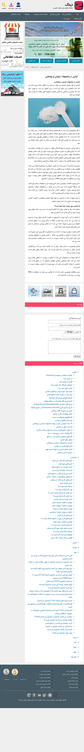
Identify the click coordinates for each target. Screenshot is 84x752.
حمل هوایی (32, 60)
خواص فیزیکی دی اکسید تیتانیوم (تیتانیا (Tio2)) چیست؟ (52, 575)
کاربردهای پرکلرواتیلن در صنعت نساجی (59, 477)
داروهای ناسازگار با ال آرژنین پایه (61, 385)
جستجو (4, 8)
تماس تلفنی (18, 8)
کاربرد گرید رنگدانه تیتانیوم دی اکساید (59, 629)
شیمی (75, 543)
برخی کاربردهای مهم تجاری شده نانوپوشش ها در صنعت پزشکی (50, 591)
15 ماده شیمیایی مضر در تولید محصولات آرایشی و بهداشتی (52, 423)
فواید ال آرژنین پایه (65, 382)
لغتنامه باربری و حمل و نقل (43, 684)
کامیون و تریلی (61, 60)
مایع (75, 652)
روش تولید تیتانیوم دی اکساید (62, 633)
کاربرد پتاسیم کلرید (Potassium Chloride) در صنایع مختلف (51, 407)
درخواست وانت (47, 60)
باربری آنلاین (74, 678)
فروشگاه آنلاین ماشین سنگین (70, 674)
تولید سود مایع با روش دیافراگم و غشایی (58, 391)
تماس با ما (67, 19)
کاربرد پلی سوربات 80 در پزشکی (61, 411)
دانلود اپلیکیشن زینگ (72, 671)
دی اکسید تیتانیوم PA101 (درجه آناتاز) (59, 581)
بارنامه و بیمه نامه (73, 684)
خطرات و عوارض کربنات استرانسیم (60, 512)
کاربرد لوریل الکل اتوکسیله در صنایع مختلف (58, 401)
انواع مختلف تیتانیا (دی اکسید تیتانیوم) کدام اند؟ (55, 584)
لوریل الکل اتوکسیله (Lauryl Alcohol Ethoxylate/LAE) (53, 404)
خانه (77, 14)
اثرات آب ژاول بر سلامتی (64, 427)
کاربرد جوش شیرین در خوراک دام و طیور (59, 449)
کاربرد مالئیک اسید (66, 483)
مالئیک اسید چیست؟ (65, 486)
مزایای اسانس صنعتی (65, 452)
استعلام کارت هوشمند (45, 674)
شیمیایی (74, 457)
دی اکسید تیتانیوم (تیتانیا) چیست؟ (60, 588)
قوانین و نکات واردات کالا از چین (61, 538)
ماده (75, 642)
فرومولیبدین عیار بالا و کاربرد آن (62, 534)
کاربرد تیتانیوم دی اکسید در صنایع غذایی (58, 623)
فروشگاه (27, 14)
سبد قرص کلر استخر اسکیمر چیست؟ (60, 493)
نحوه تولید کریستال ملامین (63, 499)
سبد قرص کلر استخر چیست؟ (62, 496)
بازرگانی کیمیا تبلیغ (46, 687)
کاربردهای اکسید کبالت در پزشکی (61, 480)
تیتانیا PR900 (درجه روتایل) (62, 578)
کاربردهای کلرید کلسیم (64, 515)
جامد (75, 647)
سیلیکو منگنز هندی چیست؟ (62, 531)
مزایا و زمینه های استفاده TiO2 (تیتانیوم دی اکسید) (54, 600)
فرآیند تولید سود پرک (65, 388)
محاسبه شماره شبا (46, 671)
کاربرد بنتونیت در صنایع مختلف (61, 467)
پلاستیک (74, 657)
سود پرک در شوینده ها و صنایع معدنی (59, 394)
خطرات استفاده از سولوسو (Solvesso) (59, 375)
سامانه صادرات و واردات (41, 14)
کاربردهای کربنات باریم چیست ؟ (61, 525)
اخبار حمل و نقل (73, 687)
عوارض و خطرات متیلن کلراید (62, 522)
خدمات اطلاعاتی (15, 14)
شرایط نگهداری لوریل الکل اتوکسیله (60, 398)
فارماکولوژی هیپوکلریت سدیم (62, 417)
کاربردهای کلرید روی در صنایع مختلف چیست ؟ (56, 518)
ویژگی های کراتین (66, 440)
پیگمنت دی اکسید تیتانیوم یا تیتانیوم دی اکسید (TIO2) (53, 617)
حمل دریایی (76, 60)
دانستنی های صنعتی (45, 67)
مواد (75, 552)
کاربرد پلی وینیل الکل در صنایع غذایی (60, 473)
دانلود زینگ (11, 8)
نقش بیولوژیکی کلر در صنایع (62, 414)
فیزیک (74, 547)
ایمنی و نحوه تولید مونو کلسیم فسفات (59, 528)
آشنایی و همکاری (55, 14)
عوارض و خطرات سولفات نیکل (62, 506)
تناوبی (74, 372)
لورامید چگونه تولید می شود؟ (62, 509)
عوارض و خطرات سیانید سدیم (62, 502)
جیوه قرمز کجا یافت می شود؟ (62, 460)
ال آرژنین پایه (67, 378)
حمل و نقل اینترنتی (73, 681)
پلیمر (75, 637)
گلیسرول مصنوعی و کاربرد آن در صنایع (59, 436)
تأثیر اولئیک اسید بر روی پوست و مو (60, 433)
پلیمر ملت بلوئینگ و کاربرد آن (62, 470)
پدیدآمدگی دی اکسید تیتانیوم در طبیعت (58, 626)
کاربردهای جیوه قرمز (65, 464)
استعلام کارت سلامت (45, 678)
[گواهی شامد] (6, 671)
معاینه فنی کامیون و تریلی (43, 681)
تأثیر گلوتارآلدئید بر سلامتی (63, 446)
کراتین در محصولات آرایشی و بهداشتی (61, 76)
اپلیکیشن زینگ (66, 14)
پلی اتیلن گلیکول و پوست (63, 420)
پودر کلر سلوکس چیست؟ (64, 489)
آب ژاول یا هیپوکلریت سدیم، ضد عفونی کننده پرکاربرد (54, 430)
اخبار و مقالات (78, 19)
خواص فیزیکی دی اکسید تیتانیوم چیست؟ (58, 620)
